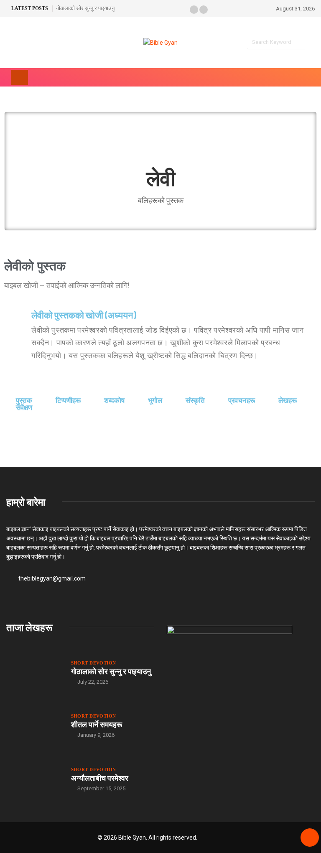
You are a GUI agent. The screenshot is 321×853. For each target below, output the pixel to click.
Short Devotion (93, 662)
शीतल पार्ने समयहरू (96, 724)
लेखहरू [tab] (287, 401)
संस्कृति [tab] (195, 401)
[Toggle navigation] (19, 77)
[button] (194, 9)
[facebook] (8, 43)
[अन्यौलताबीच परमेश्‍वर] (34, 779)
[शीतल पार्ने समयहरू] (34, 725)
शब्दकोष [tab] (114, 401)
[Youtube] (22, 43)
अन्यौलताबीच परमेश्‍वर (99, 777)
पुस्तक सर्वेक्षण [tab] (24, 404)
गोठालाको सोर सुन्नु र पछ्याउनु (85, 8)
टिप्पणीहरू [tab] (68, 401)
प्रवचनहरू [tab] (241, 401)
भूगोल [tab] (155, 401)
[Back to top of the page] (309, 838)
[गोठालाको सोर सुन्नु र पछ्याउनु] (34, 672)
